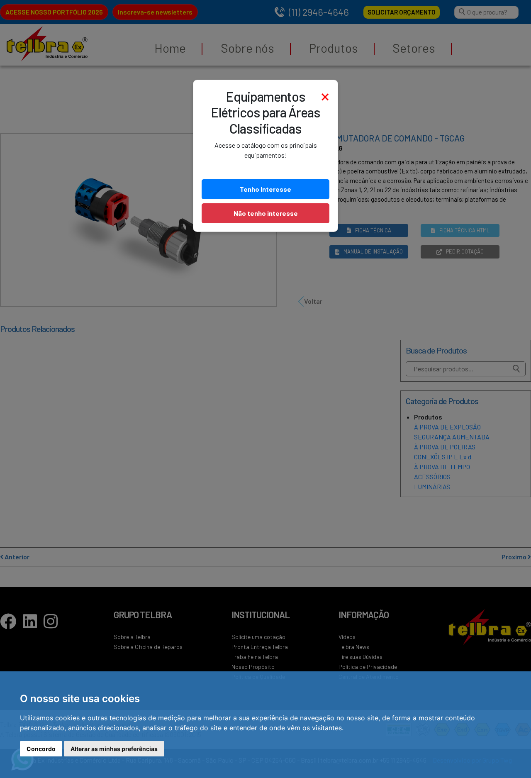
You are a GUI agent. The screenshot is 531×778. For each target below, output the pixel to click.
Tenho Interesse (265, 189)
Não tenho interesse (266, 213)
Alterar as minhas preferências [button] (114, 748)
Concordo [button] (41, 748)
